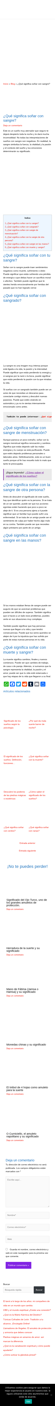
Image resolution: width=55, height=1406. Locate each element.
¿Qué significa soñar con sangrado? (21, 227)
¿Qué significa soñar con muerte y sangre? (25, 247)
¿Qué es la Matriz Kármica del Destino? (22, 1315)
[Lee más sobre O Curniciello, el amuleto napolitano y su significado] (27, 1116)
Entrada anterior (27, 843)
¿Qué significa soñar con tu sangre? (22, 223)
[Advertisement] (27, 50)
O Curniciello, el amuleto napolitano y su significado (22, 1135)
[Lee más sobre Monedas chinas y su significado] (25, 1022)
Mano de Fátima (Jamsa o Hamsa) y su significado (22, 990)
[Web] (28, 1240)
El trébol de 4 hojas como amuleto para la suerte (27, 1089)
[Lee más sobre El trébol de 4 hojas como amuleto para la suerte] (27, 1070)
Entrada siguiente (27, 851)
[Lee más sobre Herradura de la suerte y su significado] (27, 930)
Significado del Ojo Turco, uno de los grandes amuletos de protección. (26, 902)
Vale (28, 1401)
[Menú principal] (27, 15)
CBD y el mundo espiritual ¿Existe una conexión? (27, 1310)
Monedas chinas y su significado (26, 1044)
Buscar (6, 1284)
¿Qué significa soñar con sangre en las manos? (27, 244)
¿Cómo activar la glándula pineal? (19, 1355)
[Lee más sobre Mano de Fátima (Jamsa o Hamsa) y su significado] (27, 974)
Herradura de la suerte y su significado (23, 949)
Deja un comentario (12, 125)
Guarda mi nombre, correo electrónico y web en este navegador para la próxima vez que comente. (27, 1252)
